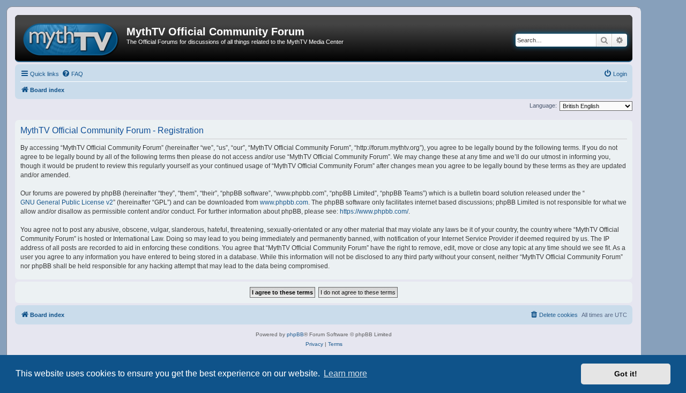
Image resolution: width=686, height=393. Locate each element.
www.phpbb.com (284, 202)
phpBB (295, 334)
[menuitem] (72, 73)
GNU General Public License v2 (66, 202)
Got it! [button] (625, 373)
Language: (543, 105)
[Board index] (72, 38)
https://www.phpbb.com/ (374, 211)
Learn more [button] (345, 373)
